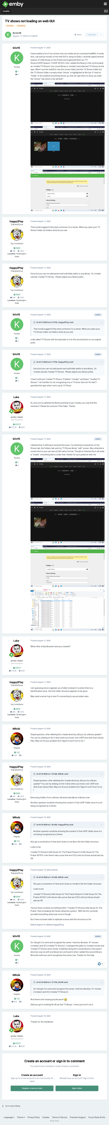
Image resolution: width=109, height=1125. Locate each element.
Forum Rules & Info (96, 1117)
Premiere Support (78, 1117)
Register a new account (32, 1088)
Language (8, 1117)
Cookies (45, 1117)
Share (78, 35)
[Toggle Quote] (34, 322)
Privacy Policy (34, 1117)
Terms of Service (59, 1117)
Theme (20, 1117)
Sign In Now (77, 1088)
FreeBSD (34, 36)
